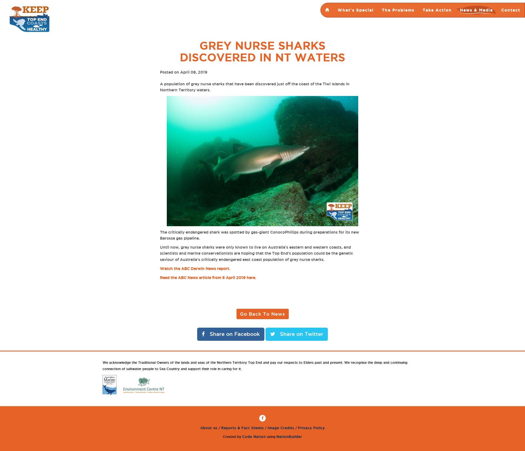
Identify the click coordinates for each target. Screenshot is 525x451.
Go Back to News (262, 313)
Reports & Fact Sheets (242, 428)
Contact (510, 10)
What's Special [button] (356, 10)
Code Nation (254, 436)
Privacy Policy (311, 428)
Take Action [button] (437, 10)
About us (208, 428)
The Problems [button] (398, 10)
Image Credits (281, 428)
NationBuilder (289, 436)
